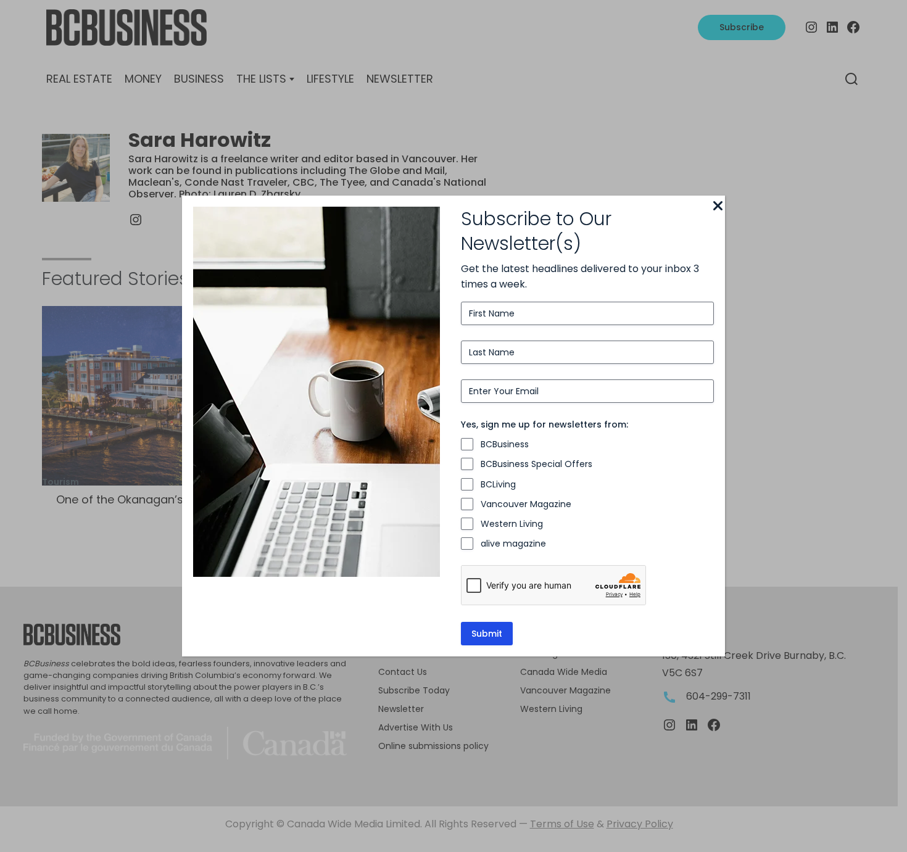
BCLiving (498, 484)
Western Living (512, 524)
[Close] (717, 207)
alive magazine (513, 543)
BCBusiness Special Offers (536, 464)
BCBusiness (505, 444)
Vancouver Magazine (526, 504)
